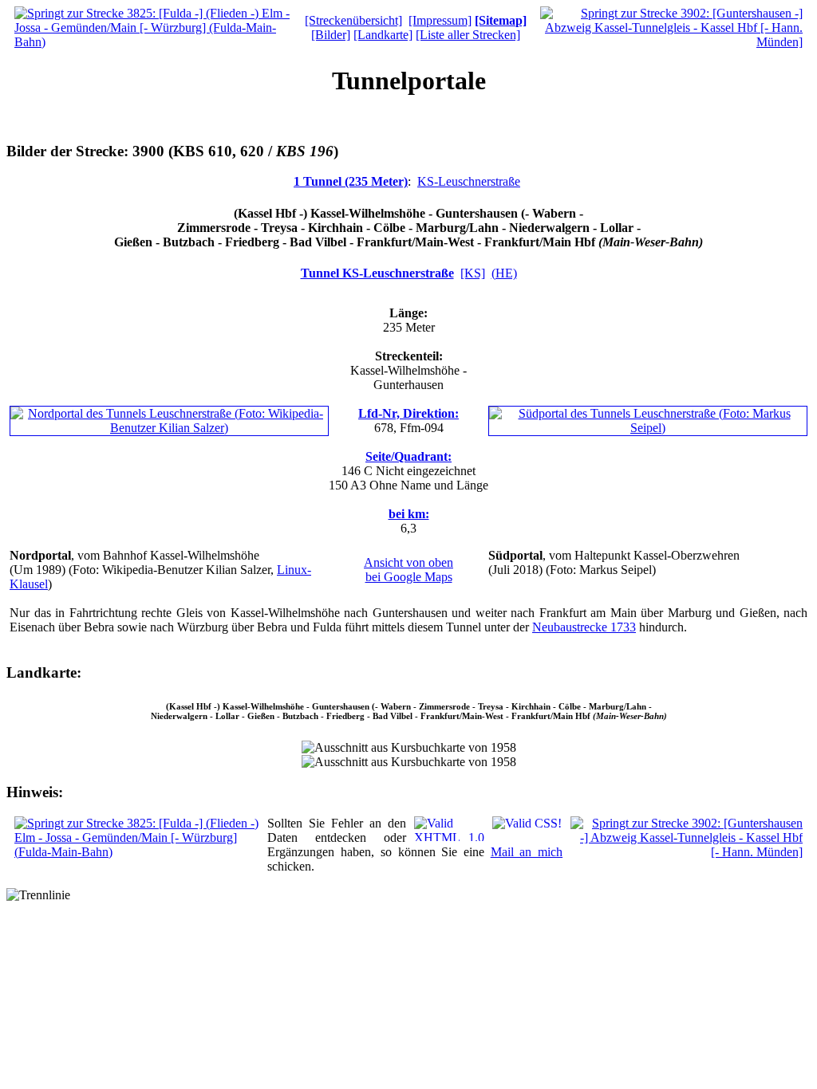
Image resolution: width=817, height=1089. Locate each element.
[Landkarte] (382, 34)
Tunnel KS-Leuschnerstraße (377, 273)
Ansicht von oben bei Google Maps (408, 570)
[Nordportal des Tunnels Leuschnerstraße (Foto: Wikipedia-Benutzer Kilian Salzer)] (169, 427)
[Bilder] (330, 34)
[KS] (472, 273)
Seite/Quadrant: (408, 456)
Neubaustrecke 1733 (584, 627)
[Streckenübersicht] (353, 20)
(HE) (504, 273)
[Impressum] (440, 20)
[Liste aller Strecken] (468, 34)
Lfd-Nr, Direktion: (408, 413)
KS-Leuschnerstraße (468, 181)
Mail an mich (526, 852)
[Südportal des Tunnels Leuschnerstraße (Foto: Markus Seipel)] (647, 427)
